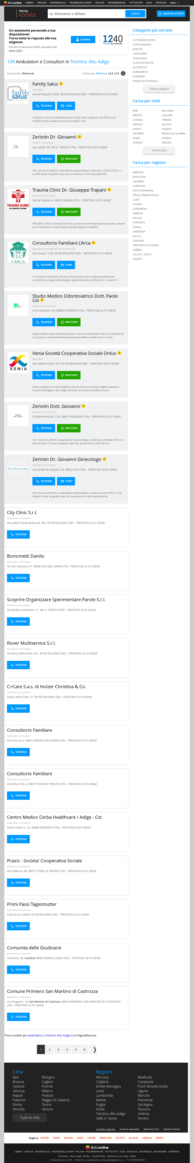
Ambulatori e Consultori (44, 195)
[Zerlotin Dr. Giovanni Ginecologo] (18, 468)
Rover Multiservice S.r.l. (31, 643)
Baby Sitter (37, 359)
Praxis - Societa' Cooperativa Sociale (44, 860)
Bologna (168, 110)
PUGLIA (137, 227)
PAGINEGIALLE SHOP (81, 3)
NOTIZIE (45, 1138)
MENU (173, 3)
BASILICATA (139, 176)
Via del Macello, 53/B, (46, 94)
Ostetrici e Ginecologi (42, 142)
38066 (37, 566)
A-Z (111, 73)
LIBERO (30, 3)
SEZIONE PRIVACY (172, 1129)
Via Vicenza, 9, (16, 740)
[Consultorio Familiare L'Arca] (18, 252)
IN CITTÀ (120, 1138)
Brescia (137, 115)
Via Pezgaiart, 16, (18, 1001)
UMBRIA (137, 249)
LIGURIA (137, 204)
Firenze (166, 119)
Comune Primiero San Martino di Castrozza (52, 991)
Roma (136, 138)
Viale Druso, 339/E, (19, 914)
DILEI (149, 3)
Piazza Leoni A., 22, (19, 827)
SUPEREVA (173, 1152)
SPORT (56, 1138)
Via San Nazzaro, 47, (20, 566)
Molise (101, 1100)
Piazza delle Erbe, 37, (20, 697)
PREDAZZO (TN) (80, 416)
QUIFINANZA (145, 1152)
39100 (63, 94)
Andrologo (37, 89)
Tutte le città (159, 150)
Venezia (137, 142)
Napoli (137, 129)
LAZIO (136, 199)
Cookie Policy (99, 1156)
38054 (65, 1001)
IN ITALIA (133, 1138)
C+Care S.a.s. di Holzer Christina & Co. (46, 686)
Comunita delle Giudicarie (34, 947)
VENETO (137, 259)
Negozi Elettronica (145, 81)
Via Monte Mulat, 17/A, (47, 416)
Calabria (102, 1081)
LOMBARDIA (140, 208)
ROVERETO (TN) (75, 310)
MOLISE (137, 218)
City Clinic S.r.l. (22, 512)
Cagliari (167, 115)
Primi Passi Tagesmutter (32, 904)
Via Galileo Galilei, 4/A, (46, 363)
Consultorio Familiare (29, 730)
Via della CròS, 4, (18, 784)
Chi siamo (63, 1156)
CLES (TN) (80, 469)
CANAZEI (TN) (71, 200)
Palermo (138, 133)
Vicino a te (28, 73)
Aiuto (133, 1156)
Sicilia (100, 1109)
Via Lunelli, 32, (41, 147)
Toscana (144, 1109)
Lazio (100, 1090)
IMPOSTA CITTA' (151, 1129)
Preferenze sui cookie (118, 1156)
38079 (32, 784)
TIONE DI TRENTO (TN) (51, 784)
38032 (58, 200)
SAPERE (91, 1138)
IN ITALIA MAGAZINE (129, 1129)
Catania (138, 119)
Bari (135, 110)
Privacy (86, 1156)
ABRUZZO (138, 172)
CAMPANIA (139, 186)
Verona (166, 142)
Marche (144, 1095)
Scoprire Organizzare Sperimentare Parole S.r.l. (56, 599)
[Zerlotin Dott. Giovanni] (18, 415)
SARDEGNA (139, 231)
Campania (145, 1081)
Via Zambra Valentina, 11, (23, 610)
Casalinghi (140, 58)
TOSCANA (138, 240)
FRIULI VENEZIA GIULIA (146, 195)
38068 (60, 310)
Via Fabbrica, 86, (17, 871)
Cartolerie (140, 53)
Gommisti (139, 76)
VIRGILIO (42, 3)
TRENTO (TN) (68, 147)
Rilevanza (101, 73)
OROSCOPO (105, 1138)
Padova (166, 129)
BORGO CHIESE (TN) (57, 958)
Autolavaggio (142, 44)
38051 (29, 740)
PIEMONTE (139, 222)
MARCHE (138, 213)
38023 (69, 469)
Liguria (143, 1090)
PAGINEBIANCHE (116, 3)
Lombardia (104, 1095)
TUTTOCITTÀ (136, 3)
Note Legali (75, 1156)
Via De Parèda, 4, (43, 200)
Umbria (143, 1113)
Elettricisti (140, 67)
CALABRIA (138, 181)
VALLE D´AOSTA (142, 254)
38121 (55, 147)
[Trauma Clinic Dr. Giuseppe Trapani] (18, 199)
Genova (138, 124)
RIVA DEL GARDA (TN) (55, 566)
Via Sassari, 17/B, (43, 253)
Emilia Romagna (108, 1086)
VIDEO (80, 1138)
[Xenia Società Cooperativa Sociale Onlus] (18, 362)
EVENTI (159, 1138)
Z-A (117, 73)
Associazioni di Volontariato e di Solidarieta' (53, 248)
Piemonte (145, 1100)
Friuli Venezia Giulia (153, 1086)
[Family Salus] (18, 93)
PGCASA (99, 3)
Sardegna (145, 1104)
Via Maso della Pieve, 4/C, (23, 653)
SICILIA (137, 236)
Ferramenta (140, 72)
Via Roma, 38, (15, 958)
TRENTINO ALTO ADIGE (103, 94)
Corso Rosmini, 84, (44, 310)
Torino (166, 138)
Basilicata (145, 1077)
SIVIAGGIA (161, 3)
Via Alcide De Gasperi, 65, (48, 469)
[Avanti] (92, 1049)
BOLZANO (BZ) (77, 94)
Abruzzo (102, 1077)
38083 (39, 958)
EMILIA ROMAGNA (143, 190)
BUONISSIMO (160, 1152)
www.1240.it (16, 50)
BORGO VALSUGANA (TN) (50, 740)
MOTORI (68, 1138)
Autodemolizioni (144, 40)
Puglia (100, 1104)
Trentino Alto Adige (110, 1113)
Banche (137, 49)
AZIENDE (147, 1138)
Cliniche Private (143, 62)
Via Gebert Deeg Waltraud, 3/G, (27, 523)
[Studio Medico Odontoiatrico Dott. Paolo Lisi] (18, 305)
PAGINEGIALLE (58, 3)
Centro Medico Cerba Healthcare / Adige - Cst (54, 817)
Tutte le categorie (159, 88)
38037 (65, 416)
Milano (166, 124)
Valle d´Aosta (106, 1118)
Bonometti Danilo (25, 556)
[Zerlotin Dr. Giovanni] (18, 146)
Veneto (143, 1118)
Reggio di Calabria (173, 133)
